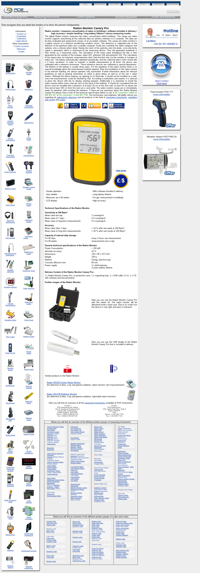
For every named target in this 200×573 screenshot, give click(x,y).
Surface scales (120, 533)
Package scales (96, 521)
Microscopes (98, 440)
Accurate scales (51, 521)
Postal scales (96, 537)
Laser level (74, 470)
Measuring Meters (76, 493)
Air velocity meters (53, 432)
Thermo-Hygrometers (124, 456)
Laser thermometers (77, 473)
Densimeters (51, 483)
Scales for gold (96, 557)
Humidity (57, 485)
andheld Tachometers (78, 443)
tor (79, 382)
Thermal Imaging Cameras (126, 479)
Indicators (74, 456)
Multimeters (29, 89)
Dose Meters (51, 488)
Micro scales (76, 557)
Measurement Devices (77, 489)
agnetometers (75, 484)
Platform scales (96, 533)
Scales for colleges (97, 552)
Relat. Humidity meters (101, 498)
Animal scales (51, 525)
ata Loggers (51, 478)
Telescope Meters (123, 453)
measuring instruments (116, 97)
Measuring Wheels (76, 496)
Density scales (51, 546)
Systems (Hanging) (122, 535)
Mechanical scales (78, 555)
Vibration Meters (123, 495)
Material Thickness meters (79, 488)
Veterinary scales (121, 546)
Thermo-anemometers (124, 455)
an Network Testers (77, 467)
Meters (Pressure (99, 433)
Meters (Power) (99, 432)
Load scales (76, 551)
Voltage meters (122, 499)
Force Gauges (10, 106)
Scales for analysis (97, 548)
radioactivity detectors (67, 97)
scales (62, 100)
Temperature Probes (124, 458)
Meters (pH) (98, 430)
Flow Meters (75, 428)
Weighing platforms (122, 554)
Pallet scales (96, 525)
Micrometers (98, 439)
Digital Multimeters (53, 481)
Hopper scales (77, 523)
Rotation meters (99, 500)
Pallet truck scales (97, 523)
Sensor (120, 428)
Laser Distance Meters (77, 468)
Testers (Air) (121, 460)
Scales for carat (96, 550)
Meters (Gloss (98, 428)
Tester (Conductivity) (124, 462)
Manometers (74, 486)
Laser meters (74, 472)
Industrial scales (78, 531)
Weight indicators (121, 557)
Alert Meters (51, 430)
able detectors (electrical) (55, 453)
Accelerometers (51, 428)
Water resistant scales (122, 550)
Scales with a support (122, 525)
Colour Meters (51, 469)
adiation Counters (100, 488)
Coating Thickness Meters (55, 462)
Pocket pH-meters (99, 475)
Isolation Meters (76, 463)
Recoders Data (98, 493)
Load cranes (76, 549)
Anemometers (51, 444)
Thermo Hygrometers (10, 139)
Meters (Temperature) (100, 437)
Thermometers (122, 480)
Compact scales (51, 540)
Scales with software (122, 528)
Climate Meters (52, 467)
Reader (96, 491)
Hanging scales (51, 561)
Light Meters (75, 479)
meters (119, 447)
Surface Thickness (124, 446)
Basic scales (50, 530)
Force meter (50, 557)
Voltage (56, 487)
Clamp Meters (51, 465)
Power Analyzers (99, 476)
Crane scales (50, 538)
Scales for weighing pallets (124, 523)
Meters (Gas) (98, 427)
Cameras (49, 457)
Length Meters (75, 477)
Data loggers (28, 122)
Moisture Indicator (100, 446)
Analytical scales (52, 523)
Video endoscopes (123, 497)
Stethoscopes (122, 440)
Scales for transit (121, 521)
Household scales (78, 525)
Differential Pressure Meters (55, 480)
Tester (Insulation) (123, 467)
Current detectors (52, 474)
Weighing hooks (121, 552)
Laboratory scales (78, 546)
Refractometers (98, 496)
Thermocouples (122, 482)
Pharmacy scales (97, 528)
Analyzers (50, 433)
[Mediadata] (178, 11)
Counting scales (52, 541)
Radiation (50, 487)
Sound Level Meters (124, 435)
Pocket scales (96, 535)
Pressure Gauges (99, 478)
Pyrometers (97, 480)
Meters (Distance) (76, 498)
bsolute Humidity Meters (55, 427)
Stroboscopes (122, 444)
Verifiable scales (121, 545)
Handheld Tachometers (28, 106)
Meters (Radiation (99, 435)
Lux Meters (74, 480)
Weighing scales (121, 555)
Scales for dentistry (98, 554)
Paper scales (95, 526)
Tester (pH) (121, 470)
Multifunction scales (79, 561)
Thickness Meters (123, 484)
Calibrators (50, 455)
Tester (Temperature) (124, 475)
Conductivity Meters (53, 471)
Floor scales (50, 555)
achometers (121, 451)
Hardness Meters (76, 445)
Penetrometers (98, 469)
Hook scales (76, 521)
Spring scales (120, 532)
